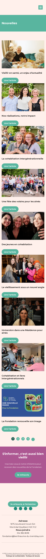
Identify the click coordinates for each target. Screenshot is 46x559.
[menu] (40, 7)
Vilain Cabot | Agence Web (32, 554)
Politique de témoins (33, 556)
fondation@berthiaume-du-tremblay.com (23, 536)
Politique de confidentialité (15, 556)
